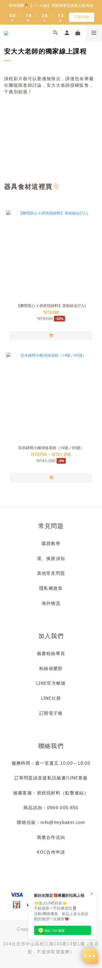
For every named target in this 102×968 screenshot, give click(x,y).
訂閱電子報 (51, 713)
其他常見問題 (51, 573)
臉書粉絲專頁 (51, 653)
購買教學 (51, 543)
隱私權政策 (51, 588)
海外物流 (51, 603)
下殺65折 (81, 16)
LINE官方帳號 (51, 683)
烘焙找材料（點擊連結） (63, 793)
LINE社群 (51, 698)
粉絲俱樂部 (51, 668)
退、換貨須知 (51, 558)
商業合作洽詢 (51, 837)
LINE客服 (78, 778)
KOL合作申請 (51, 852)
